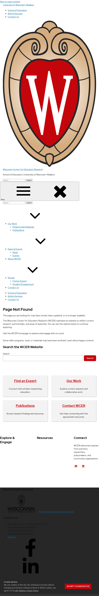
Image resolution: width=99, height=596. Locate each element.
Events (16, 255)
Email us (12, 537)
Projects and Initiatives (23, 227)
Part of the (56, 511)
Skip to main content (10, 1)
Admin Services (15, 13)
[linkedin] (31, 574)
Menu (3, 199)
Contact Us (13, 16)
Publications (18, 230)
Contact (80, 475)
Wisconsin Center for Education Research (23, 169)
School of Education (17, 10)
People (11, 277)
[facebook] (31, 556)
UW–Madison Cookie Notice (26, 590)
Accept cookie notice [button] (78, 586)
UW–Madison (18, 4)
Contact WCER (73, 406)
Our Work (12, 223)
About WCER (14, 258)
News (15, 252)
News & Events (15, 249)
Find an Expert (20, 281)
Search (6, 353)
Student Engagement (23, 284)
